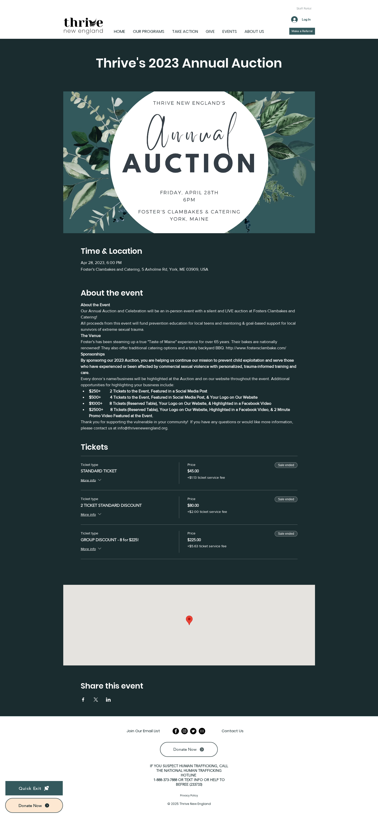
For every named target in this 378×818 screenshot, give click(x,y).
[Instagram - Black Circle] (184, 731)
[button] (34, 805)
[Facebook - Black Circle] (176, 731)
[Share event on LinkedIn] (108, 700)
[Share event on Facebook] (83, 700)
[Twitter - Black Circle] (193, 731)
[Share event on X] (95, 700)
